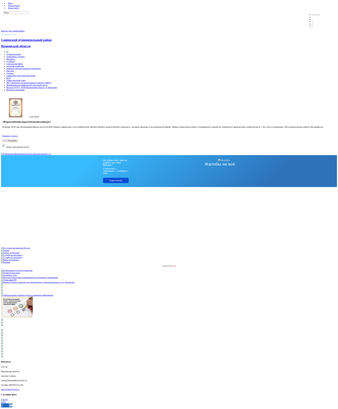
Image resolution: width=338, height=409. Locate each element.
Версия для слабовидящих (13, 31)
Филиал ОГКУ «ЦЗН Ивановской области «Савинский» (31, 87)
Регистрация (14, 5)
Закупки (10, 71)
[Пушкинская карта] (10, 273)
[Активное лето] (9, 275)
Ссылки (9, 73)
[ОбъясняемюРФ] (9, 280)
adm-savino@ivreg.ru (10, 389)
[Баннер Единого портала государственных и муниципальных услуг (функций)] (37, 282)
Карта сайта (13, 8)
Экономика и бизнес (15, 57)
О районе (10, 61)
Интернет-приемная (15, 90)
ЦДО (3, 402)
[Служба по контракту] (12, 255)
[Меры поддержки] (10, 260)
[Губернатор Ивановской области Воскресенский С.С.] (26, 154)
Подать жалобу (115, 180)
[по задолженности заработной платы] (2, 322)
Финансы (10, 59)
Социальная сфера (14, 64)
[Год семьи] (15, 248)
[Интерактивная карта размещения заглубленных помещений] (29, 277)
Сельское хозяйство (15, 66)
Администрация (13, 54)
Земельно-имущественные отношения (23, 68)
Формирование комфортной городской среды (26, 85)
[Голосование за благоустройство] (16, 270)
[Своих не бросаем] (10, 253)
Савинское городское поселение (20, 76)
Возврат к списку (10, 136)
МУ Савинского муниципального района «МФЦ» (28, 83)
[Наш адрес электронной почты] (4, 147)
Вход (10, 3)
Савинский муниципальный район (26, 40)
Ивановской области (16, 46)
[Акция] (5, 250)
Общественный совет (16, 80)
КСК (8, 78)
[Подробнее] (2, 293)
